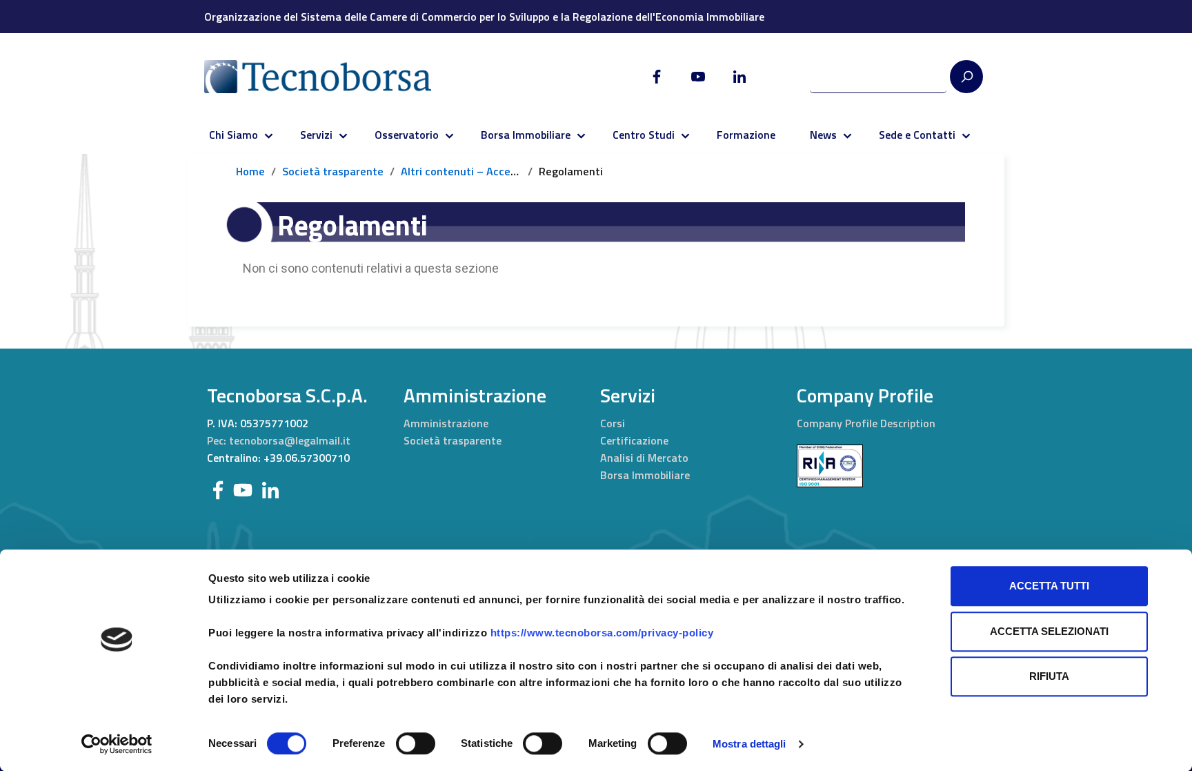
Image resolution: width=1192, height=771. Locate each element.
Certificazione (634, 440)
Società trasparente (333, 171)
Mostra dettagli (749, 744)
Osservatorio (407, 134)
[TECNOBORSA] (331, 76)
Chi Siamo (233, 134)
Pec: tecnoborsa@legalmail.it (278, 440)
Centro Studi (644, 134)
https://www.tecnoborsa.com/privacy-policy (602, 632)
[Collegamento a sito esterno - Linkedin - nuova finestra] (270, 488)
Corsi (612, 423)
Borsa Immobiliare (525, 134)
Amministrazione (446, 423)
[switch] (415, 743)
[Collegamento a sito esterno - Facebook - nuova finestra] (218, 488)
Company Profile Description (866, 423)
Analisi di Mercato (644, 457)
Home (250, 171)
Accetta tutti (1049, 586)
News (823, 134)
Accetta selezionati (1049, 631)
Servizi (316, 134)
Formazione (746, 134)
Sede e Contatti (917, 134)
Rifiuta (1049, 676)
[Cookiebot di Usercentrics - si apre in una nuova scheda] (117, 744)
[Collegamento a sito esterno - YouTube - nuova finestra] (243, 488)
